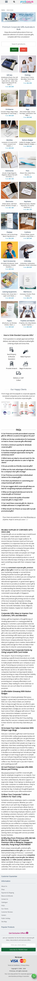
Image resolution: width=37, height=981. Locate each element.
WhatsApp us (31, 517)
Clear (23, 50)
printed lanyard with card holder (16, 667)
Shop (2, 889)
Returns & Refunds (7, 896)
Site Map (4, 921)
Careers (3, 915)
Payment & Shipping (7, 893)
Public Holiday (5, 918)
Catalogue (4, 902)
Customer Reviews (7, 912)
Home (3, 10)
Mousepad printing (7, 773)
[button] (3, 412)
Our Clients (4, 909)
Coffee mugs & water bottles (22, 736)
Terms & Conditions (14, 965)
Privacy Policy (25, 965)
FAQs (3, 905)
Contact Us (4, 899)
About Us (4, 886)
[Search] (13, 1)
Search (14, 50)
